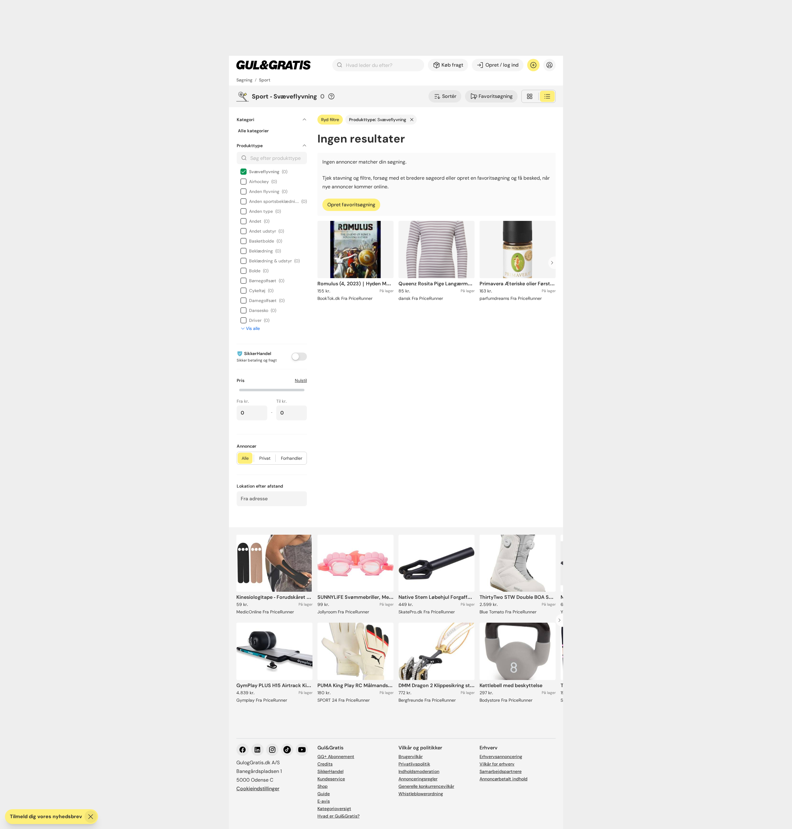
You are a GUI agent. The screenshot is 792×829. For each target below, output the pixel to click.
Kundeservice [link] (331, 779)
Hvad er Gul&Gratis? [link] (338, 816)
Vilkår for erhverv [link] (497, 764)
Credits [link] (325, 764)
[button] (272, 389)
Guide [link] (323, 793)
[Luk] (90, 816)
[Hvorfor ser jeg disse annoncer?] (331, 96)
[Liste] (547, 96)
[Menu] (549, 65)
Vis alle (253, 328)
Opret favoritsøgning (351, 204)
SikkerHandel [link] (330, 771)
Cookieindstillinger (257, 788)
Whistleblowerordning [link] (420, 793)
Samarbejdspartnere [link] (501, 771)
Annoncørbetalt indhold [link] (503, 779)
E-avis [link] (323, 801)
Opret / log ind (502, 65)
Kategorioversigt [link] (334, 808)
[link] (273, 65)
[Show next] (553, 263)
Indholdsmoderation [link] (418, 771)
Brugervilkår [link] (410, 756)
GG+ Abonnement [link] (335, 756)
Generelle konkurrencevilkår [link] (426, 786)
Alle (245, 458)
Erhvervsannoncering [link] (501, 756)
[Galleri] (529, 96)
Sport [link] (264, 80)
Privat (264, 458)
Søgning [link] (244, 80)
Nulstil (301, 380)
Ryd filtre (330, 119)
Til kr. (281, 401)
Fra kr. (243, 401)
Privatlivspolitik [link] (414, 764)
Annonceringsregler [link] (417, 779)
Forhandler (291, 458)
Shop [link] (322, 786)
